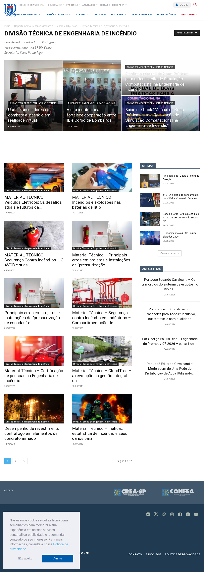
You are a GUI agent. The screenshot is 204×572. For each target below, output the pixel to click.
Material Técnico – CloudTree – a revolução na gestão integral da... (101, 375)
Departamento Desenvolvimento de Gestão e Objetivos (45, 26)
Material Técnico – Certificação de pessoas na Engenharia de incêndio (33, 375)
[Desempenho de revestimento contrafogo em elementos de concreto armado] (34, 408)
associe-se (153, 554)
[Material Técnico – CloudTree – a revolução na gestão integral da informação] (102, 351)
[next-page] (24, 461)
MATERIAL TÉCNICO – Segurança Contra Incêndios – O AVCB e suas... (34, 260)
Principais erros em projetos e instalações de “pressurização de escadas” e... (32, 317)
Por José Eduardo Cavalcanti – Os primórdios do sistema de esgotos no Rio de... (169, 284)
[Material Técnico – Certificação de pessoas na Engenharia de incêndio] (34, 351)
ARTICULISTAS (151, 269)
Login (184, 4)
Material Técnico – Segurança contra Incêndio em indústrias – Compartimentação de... (101, 317)
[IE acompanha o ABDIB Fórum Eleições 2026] (150, 238)
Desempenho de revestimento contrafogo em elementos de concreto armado (31, 433)
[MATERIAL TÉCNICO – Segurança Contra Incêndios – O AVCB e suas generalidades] (34, 235)
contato (135, 554)
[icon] (148, 514)
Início (7, 26)
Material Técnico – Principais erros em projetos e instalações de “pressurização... (101, 260)
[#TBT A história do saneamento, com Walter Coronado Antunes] (150, 200)
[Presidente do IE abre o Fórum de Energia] (150, 181)
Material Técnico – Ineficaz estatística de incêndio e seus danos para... (99, 433)
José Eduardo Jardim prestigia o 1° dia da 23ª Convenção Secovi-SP (181, 218)
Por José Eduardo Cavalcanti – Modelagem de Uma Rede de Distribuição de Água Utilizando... (169, 368)
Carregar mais (168, 253)
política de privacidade (182, 554)
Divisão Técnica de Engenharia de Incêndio (33, 103)
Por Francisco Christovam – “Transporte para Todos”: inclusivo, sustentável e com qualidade (170, 314)
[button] (27, 549)
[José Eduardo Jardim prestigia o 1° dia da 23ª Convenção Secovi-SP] (150, 219)
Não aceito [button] (25, 558)
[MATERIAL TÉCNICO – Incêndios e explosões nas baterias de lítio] (102, 177)
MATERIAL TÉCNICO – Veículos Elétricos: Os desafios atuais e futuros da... (33, 202)
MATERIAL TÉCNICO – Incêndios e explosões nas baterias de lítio (96, 202)
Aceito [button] (57, 558)
